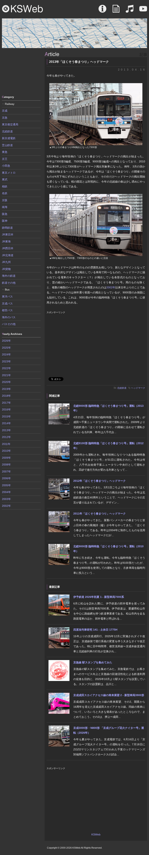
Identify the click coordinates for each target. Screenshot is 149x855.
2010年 (6, 450)
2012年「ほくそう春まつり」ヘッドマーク (99, 480)
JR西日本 (7, 248)
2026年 (6, 340)
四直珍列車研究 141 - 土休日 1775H (95, 629)
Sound (129, 10)
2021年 (6, 375)
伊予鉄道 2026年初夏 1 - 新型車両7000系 (98, 596)
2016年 (6, 409)
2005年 (6, 485)
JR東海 (6, 241)
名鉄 (4, 193)
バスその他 (9, 324)
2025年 (6, 347)
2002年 (110, 287)
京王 (4, 158)
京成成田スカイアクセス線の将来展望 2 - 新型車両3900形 (108, 695)
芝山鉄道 (7, 145)
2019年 (6, 388)
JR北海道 (7, 255)
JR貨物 (6, 269)
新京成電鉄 (9, 138)
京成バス (7, 303)
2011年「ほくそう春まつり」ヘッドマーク (99, 513)
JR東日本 (7, 234)
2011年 (6, 444)
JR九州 (6, 262)
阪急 (4, 213)
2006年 (6, 478)
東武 (4, 179)
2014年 (6, 423)
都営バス (7, 310)
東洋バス (7, 296)
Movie (143, 10)
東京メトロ (9, 172)
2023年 (6, 361)
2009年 (6, 457)
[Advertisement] (21, 71)
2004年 (6, 492)
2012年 (6, 437)
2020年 (6, 382)
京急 (4, 117)
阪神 (4, 220)
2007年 (6, 471)
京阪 (4, 200)
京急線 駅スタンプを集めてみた (92, 662)
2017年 (6, 402)
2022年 (6, 368)
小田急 (6, 165)
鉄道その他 (9, 282)
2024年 (6, 354)
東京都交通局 (10, 124)
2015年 (6, 416)
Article (116, 10)
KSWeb (22, 9)
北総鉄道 (121, 388)
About (102, 10)
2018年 (6, 395)
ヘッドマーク (138, 388)
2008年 (6, 464)
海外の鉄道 (9, 275)
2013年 (6, 430)
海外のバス (9, 317)
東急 (4, 151)
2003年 (6, 499)
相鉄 (4, 186)
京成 (4, 110)
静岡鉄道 (7, 227)
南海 (4, 207)
